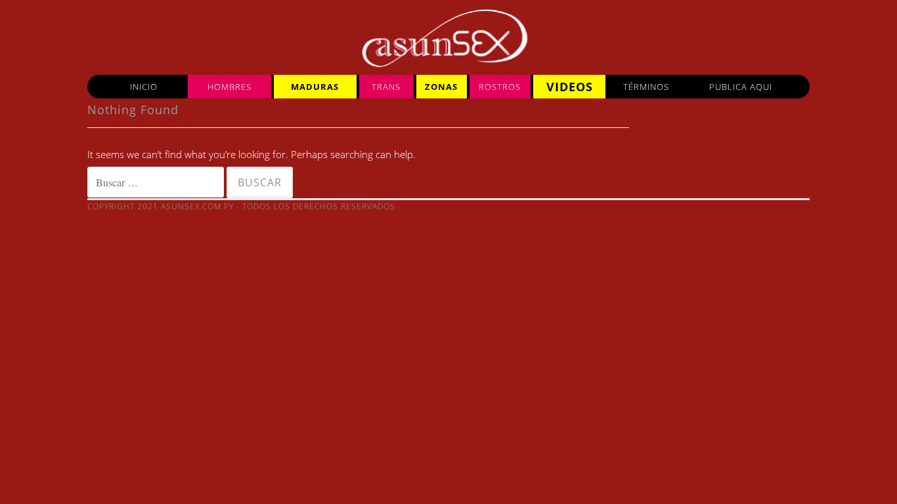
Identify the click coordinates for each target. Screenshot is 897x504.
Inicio (144, 87)
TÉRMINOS (646, 87)
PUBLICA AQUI (740, 87)
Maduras (315, 87)
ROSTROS (500, 87)
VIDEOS (569, 86)
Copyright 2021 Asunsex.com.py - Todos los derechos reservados (241, 206)
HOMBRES (230, 87)
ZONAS (441, 87)
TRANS (386, 87)
